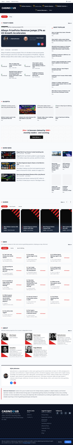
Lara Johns (27, 165)
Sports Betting (20, 248)
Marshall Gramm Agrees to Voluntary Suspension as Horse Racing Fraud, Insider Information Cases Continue (15, 74)
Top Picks (4, 206)
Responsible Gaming (46, 417)
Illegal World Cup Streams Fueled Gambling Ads (30, 152)
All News (4, 16)
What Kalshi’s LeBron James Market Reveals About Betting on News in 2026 (38, 65)
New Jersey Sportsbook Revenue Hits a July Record (31, 174)
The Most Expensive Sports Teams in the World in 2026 (30, 163)
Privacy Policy (44, 414)
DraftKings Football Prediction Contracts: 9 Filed (67, 188)
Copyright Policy (45, 428)
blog (2, 50)
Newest (20, 206)
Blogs (10, 16)
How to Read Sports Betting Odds (62, 117)
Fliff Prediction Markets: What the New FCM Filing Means (66, 165)
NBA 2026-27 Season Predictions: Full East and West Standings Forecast (61, 91)
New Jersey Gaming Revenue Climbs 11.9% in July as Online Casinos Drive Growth (56, 167)
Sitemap (43, 430)
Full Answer (19, 257)
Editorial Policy (14, 1)
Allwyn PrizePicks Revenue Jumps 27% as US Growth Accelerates (23, 31)
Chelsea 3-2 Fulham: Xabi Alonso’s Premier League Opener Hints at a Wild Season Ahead (61, 84)
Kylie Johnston (15, 38)
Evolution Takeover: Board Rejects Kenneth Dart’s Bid (60, 69)
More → (70, 23)
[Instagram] (14, 383)
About (3, 1)
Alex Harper (15, 50)
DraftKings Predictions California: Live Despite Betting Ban (38, 74)
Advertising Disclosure (44, 420)
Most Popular (12, 206)
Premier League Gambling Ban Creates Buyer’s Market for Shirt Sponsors (61, 62)
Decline (60, 441)
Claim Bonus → (36, 137)
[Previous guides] (66, 202)
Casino (12, 248)
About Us (29, 414)
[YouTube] (69, 413)
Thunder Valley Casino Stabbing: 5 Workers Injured (45, 117)
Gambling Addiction (46, 423)
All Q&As (5, 248)
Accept (68, 441)
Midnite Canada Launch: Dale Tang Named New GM (8, 117)
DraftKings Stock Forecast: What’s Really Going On (62, 76)
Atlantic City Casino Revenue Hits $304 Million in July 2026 (27, 117)
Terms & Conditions (46, 412)
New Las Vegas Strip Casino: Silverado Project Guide (15, 65)
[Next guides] (70, 202)
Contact (8, 1)
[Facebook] (11, 383)
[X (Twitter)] (61, 413)
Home (28, 412)
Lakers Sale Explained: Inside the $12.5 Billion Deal (56, 188)
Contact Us (30, 417)
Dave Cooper (40, 38)
